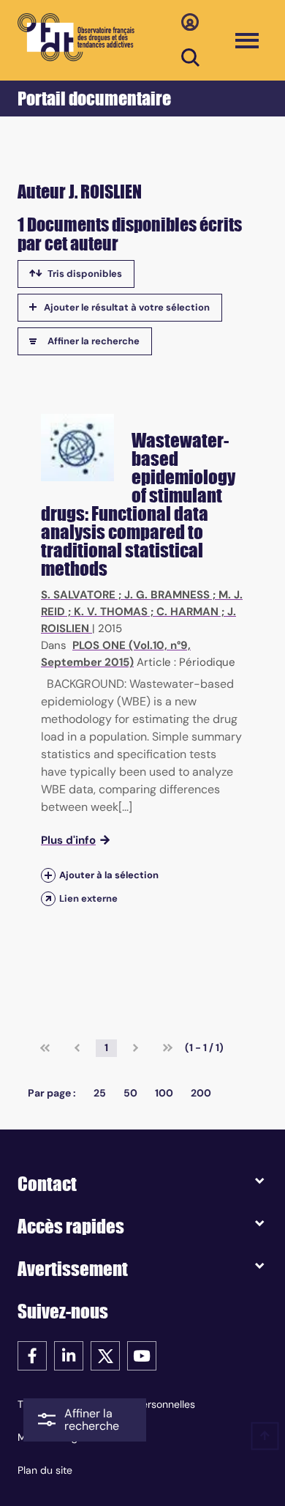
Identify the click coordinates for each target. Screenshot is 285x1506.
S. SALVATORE (78, 594)
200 (201, 1092)
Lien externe (88, 898)
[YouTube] (141, 1354)
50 (130, 1092)
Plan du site (45, 1470)
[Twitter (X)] (105, 1354)
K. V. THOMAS (111, 611)
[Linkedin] (68, 1354)
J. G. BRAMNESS (167, 594)
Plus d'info (68, 840)
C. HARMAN (187, 611)
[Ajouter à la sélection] (48, 875)
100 (164, 1092)
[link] (44, 1048)
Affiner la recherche (94, 341)
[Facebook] (32, 1354)
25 (100, 1092)
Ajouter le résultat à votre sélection (127, 307)
